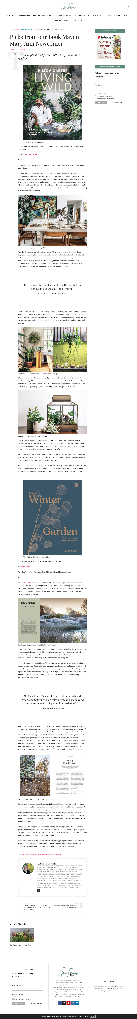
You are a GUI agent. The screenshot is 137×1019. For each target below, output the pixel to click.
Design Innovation (82, 15)
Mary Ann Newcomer (18, 49)
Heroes (58, 20)
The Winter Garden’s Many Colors (21, 945)
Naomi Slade (25, 567)
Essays (66, 20)
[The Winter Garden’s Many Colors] (22, 935)
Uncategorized (45, 29)
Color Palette (114, 15)
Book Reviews (14, 29)
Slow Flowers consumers (105, 96)
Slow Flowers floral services (106, 98)
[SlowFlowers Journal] (68, 6)
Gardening (36, 29)
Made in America (98, 15)
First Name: (99, 85)
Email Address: (100, 76)
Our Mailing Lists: (100, 93)
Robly (120, 102)
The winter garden (55, 854)
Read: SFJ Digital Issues (42, 15)
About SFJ (76, 20)
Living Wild (36, 854)
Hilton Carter (31, 154)
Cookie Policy (83, 1016)
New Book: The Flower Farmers (17, 15)
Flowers (126, 15)
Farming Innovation (63, 15)
